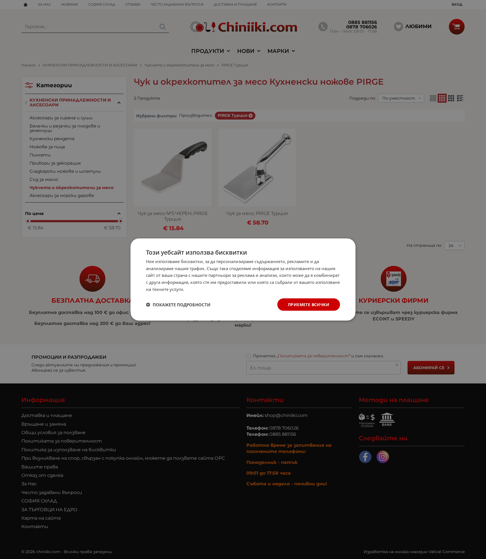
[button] (178, 305)
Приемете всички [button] (308, 304)
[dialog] (243, 279)
